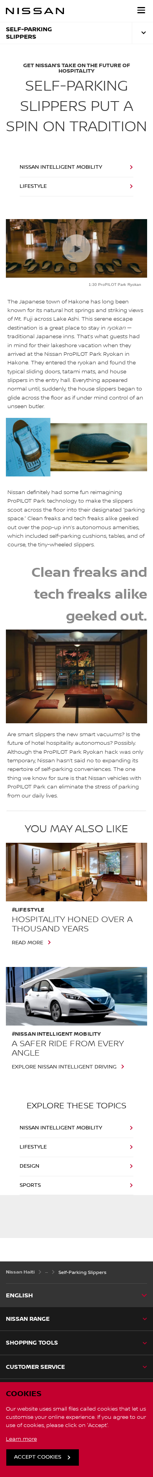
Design (29, 1166)
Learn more (21, 1439)
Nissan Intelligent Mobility (61, 167)
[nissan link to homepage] (35, 11)
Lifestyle (33, 186)
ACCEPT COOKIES (37, 1457)
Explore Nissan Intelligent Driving (64, 1067)
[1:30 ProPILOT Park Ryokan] (76, 248)
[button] (141, 10)
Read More (27, 943)
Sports (30, 1185)
